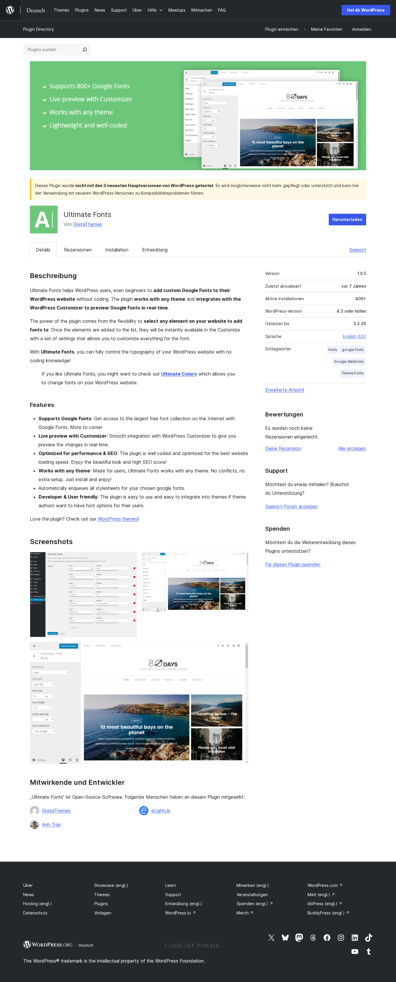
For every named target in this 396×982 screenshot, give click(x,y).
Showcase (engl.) (111, 885)
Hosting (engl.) (37, 903)
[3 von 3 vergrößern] (241, 650)
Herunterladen (347, 219)
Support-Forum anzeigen (291, 506)
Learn (170, 885)
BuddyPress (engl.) (329, 912)
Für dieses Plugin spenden (292, 564)
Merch (245, 912)
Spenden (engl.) (255, 903)
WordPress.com (325, 885)
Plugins (101, 903)
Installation (116, 250)
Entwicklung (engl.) (183, 903)
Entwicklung (155, 250)
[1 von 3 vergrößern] (129, 560)
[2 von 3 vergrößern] (241, 560)
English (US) (354, 336)
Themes (102, 894)
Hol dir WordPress (366, 10)
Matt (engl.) (321, 894)
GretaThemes (87, 224)
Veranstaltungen (252, 894)
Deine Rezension (283, 448)
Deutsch (86, 945)
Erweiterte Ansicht (284, 390)
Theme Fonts (352, 373)
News (28, 894)
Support (357, 250)
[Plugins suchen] (84, 49)
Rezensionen (78, 250)
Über (28, 885)
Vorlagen (102, 912)
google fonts (353, 349)
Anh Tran (51, 824)
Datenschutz (35, 912)
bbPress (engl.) (325, 903)
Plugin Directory (38, 29)
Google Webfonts (349, 361)
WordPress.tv (180, 912)
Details (43, 250)
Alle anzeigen (352, 448)
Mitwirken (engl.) (253, 885)
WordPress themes (118, 519)
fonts (332, 349)
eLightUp (160, 810)
